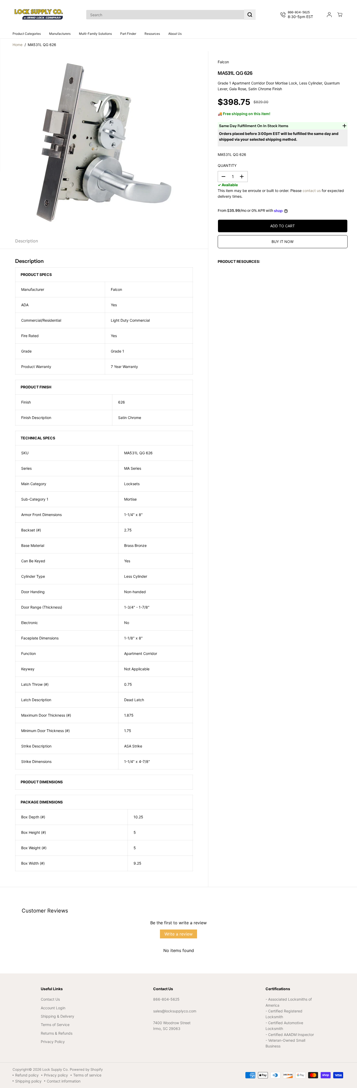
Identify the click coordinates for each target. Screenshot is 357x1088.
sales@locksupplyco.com (174, 1011)
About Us (175, 34)
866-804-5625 (166, 999)
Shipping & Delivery (57, 1016)
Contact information (63, 1081)
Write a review (178, 934)
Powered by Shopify (86, 1069)
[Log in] (329, 14)
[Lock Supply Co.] (39, 15)
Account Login (53, 1008)
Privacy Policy (53, 1041)
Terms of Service (55, 1024)
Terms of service (87, 1075)
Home (17, 44)
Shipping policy (28, 1081)
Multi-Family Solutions (95, 34)
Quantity (227, 165)
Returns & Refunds (56, 1033)
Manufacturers (60, 34)
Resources (152, 34)
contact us (312, 190)
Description (26, 240)
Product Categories (27, 34)
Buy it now (282, 241)
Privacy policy (56, 1075)
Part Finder (128, 34)
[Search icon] (250, 14)
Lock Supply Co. (55, 1069)
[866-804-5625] (297, 14)
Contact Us (50, 999)
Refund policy (27, 1075)
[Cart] (339, 14)
